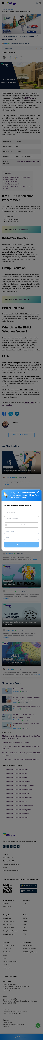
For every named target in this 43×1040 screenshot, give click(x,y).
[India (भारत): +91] (6, 525)
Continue (20, 545)
